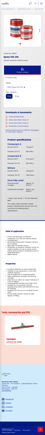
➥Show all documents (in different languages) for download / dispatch (22, 131)
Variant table (12, 77)
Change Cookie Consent (8, 432)
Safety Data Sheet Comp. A (18, 120)
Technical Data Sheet (16, 117)
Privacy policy (26, 430)
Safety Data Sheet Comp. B (18, 123)
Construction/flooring (8, 9)
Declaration (17, 430)
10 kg (9, 96)
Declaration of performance (18, 126)
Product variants (22, 72)
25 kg (17, 96)
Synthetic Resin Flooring (24, 9)
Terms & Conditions (7, 430)
